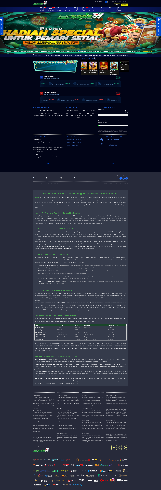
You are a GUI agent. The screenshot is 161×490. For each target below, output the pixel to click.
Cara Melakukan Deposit (73, 142)
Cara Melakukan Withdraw (74, 145)
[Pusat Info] (106, 4)
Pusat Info (53, 183)
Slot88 (36, 197)
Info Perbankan (46, 183)
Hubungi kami (60, 183)
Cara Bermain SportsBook (74, 139)
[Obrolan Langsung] (111, 5)
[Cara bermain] (100, 4)
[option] (80, 33)
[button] (12, 33)
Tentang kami (38, 183)
